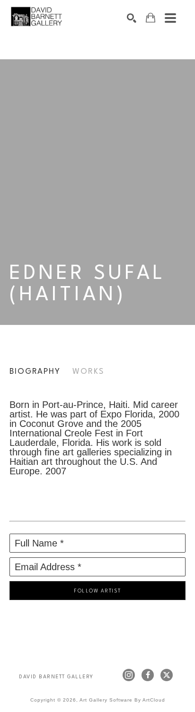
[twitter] (166, 675)
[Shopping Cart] (150, 17)
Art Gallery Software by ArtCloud (122, 700)
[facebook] (148, 675)
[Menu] (170, 18)
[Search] (131, 18)
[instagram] (129, 675)
